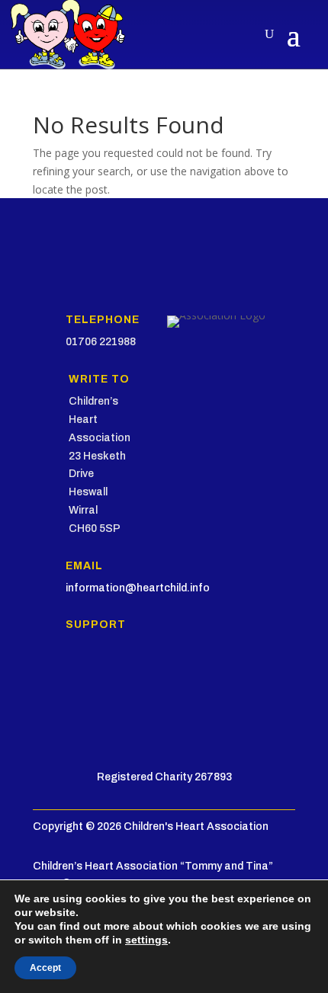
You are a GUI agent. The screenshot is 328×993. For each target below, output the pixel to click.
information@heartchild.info (138, 588)
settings (146, 940)
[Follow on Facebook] (45, 682)
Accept (45, 968)
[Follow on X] (75, 682)
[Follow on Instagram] (106, 682)
